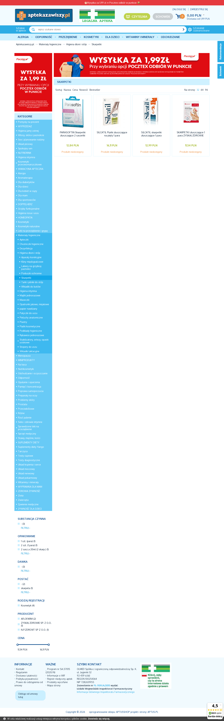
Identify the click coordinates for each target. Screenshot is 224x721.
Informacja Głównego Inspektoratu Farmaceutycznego (106, 692)
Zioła (20, 495)
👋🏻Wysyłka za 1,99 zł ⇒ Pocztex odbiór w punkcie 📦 (112, 2)
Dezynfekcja (26, 248)
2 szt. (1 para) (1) (29, 545)
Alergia (23, 37)
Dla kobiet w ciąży (27, 191)
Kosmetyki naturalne (29, 226)
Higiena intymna (26, 157)
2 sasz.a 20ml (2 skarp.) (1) (35, 549)
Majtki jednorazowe (30, 295)
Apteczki (24, 239)
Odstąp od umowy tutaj (28, 695)
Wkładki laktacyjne (29, 351)
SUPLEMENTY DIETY (28, 442)
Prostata (22, 404)
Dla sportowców (27, 199)
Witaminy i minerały (140, 37)
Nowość (83, 89)
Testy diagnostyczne (29, 460)
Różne (21, 413)
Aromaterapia (25, 177)
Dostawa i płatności (26, 675)
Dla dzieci (112, 37)
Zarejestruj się (199, 9)
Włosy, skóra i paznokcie (31, 135)
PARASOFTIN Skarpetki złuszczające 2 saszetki (72, 134)
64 (202, 89)
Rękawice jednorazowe (32, 335)
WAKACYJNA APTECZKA (30, 168)
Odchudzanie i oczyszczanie (33, 373)
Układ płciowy (25, 144)
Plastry (23, 322)
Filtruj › (25, 528)
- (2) (23, 584)
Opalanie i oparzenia (29, 382)
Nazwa (67, 89)
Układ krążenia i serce (29, 464)
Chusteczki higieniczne (31, 244)
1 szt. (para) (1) (28, 541)
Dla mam (23, 195)
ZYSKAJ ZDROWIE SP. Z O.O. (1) (36, 624)
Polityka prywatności (27, 678)
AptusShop (123, 712)
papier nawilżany (28, 308)
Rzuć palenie (24, 417)
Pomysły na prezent (28, 121)
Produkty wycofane (57, 682)
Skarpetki (26, 277)
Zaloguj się (179, 9)
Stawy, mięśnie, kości (29, 438)
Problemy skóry (26, 399)
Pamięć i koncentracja (29, 386)
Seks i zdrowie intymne (30, 422)
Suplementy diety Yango (31, 446)
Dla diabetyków (26, 182)
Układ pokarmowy (27, 477)
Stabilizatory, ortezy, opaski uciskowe (34, 341)
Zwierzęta (23, 500)
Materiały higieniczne (50, 44)
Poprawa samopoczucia (30, 391)
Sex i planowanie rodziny (31, 139)
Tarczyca (23, 451)
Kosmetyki (91, 37)
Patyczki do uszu (28, 313)
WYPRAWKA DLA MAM (30, 486)
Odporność (43, 37)
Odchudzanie (170, 37)
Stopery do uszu (28, 346)
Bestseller (95, 89)
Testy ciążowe (25, 455)
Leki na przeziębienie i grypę (33, 230)
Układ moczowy (26, 469)
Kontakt (20, 669)
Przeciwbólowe (26, 408)
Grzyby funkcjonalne (29, 208)
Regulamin (21, 672)
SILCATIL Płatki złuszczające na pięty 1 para (112, 134)
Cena (75, 89)
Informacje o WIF (56, 675)
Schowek (163, 16)
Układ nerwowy (26, 473)
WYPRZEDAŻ (25, 126)
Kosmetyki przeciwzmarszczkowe (30, 163)
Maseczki (24, 299)
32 (198, 89)
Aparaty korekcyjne (31, 257)
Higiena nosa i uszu (28, 213)
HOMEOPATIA (25, 217)
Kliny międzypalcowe (32, 261)
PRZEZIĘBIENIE (68, 37)
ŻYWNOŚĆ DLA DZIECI (30, 508)
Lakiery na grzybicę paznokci (31, 267)
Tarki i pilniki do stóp (32, 282)
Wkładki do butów (31, 286)
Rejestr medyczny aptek (59, 678)
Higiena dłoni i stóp (76, 44)
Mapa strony (54, 685)
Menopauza (24, 355)
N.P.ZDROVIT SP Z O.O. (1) (35, 629)
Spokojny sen (25, 148)
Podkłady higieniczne (31, 330)
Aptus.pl (153, 712)
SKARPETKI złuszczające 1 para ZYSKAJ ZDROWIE (191, 134)
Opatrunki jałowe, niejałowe (34, 304)
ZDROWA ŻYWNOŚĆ (29, 491)
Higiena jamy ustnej (28, 130)
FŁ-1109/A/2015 (102, 685)
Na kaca (22, 364)
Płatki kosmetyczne (30, 326)
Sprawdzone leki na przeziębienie (28, 428)
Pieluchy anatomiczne (31, 317)
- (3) (23, 523)
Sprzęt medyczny (27, 433)
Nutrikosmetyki (26, 369)
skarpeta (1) (27, 588)
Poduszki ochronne (31, 273)
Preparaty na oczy (27, 395)
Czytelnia (139, 16)
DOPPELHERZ (25, 204)
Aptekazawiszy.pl (25, 44)
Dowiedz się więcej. (99, 718)
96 (206, 89)
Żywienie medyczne (28, 504)
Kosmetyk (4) (28, 605)
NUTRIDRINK (24, 152)
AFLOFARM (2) (28, 618)
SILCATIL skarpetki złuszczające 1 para (151, 134)
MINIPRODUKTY (26, 360)
